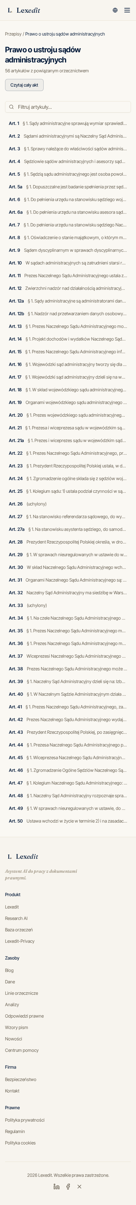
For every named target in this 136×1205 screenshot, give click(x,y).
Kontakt (12, 1090)
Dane (10, 981)
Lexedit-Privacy (19, 941)
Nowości (13, 1038)
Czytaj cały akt (24, 85)
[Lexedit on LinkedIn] (56, 1186)
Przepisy (13, 33)
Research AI (16, 918)
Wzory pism (16, 1027)
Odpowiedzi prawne (24, 1016)
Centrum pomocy (22, 1050)
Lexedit (12, 906)
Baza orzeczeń (19, 929)
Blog (9, 970)
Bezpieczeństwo (20, 1079)
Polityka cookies (20, 1142)
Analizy (12, 1004)
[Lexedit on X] (79, 1186)
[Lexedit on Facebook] (68, 1186)
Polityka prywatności (25, 1120)
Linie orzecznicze (21, 993)
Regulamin (15, 1131)
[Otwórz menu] (127, 10)
